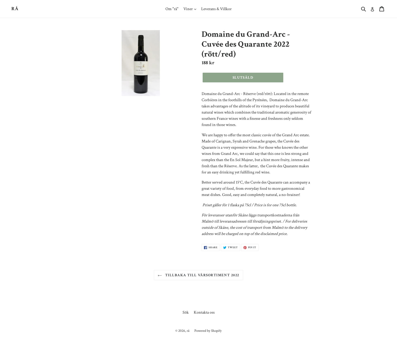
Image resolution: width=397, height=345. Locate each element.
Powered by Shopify (208, 330)
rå (15, 9)
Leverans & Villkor (216, 9)
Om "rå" (171, 9)
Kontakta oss (204, 312)
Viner (188, 9)
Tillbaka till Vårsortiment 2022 (201, 275)
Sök (186, 312)
